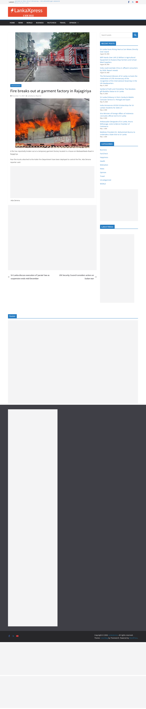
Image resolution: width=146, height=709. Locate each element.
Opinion (72, 23)
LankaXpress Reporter (34, 96)
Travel (63, 23)
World (29, 23)
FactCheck (51, 23)
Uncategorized (16, 85)
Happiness (104, 157)
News (20, 23)
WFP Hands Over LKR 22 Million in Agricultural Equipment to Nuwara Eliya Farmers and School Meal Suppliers (118, 59)
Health (102, 161)
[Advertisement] (52, 182)
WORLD (103, 184)
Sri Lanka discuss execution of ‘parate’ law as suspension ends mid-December (30, 277)
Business (40, 23)
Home (12, 23)
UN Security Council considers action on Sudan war (76, 277)
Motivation (104, 165)
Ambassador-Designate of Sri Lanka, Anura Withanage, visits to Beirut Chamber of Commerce (116, 123)
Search (135, 35)
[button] (77, 22)
